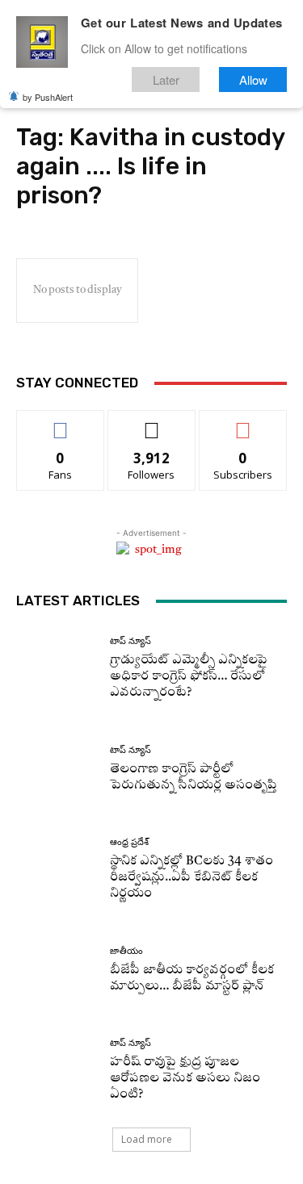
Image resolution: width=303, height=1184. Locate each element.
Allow (253, 79)
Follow (151, 422)
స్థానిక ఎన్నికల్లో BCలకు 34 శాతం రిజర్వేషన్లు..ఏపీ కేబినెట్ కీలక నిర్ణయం (191, 878)
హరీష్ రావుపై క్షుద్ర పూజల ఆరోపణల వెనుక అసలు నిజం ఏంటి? (185, 1078)
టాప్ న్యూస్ (130, 641)
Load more (146, 1139)
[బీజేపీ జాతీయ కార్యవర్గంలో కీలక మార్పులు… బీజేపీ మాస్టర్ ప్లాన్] (57, 970)
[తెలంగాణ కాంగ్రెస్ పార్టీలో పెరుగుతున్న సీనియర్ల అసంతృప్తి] (57, 769)
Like (60, 422)
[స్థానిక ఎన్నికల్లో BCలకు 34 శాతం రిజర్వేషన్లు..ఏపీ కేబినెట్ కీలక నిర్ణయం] (57, 869)
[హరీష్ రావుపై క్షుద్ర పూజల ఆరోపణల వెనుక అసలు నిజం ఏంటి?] (57, 1070)
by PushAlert (48, 96)
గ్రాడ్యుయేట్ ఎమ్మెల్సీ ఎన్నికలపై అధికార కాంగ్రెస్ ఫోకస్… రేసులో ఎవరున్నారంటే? (188, 677)
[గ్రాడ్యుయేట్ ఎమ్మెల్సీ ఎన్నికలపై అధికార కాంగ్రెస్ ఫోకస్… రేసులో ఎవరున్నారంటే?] (57, 668)
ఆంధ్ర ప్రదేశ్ (129, 842)
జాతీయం (126, 951)
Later (166, 79)
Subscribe (243, 422)
